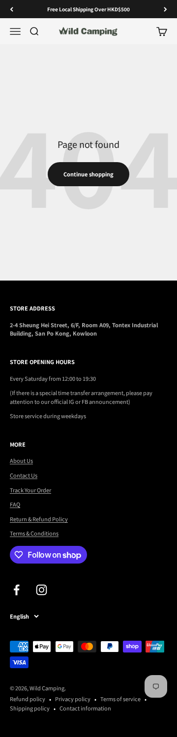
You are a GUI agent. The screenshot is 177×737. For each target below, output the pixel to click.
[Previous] (11, 9)
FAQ (15, 504)
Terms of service (120, 699)
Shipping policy (30, 708)
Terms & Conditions (34, 533)
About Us (21, 460)
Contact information (85, 708)
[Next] (165, 9)
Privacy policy (72, 699)
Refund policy (27, 699)
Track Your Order (30, 490)
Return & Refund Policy (39, 519)
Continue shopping (88, 174)
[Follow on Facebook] (16, 589)
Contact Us (23, 475)
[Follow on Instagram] (41, 589)
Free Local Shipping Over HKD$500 (88, 9)
